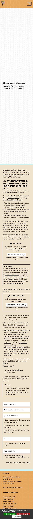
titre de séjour (8, 205)
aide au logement (13, 198)
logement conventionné (20, 353)
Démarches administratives (13, 88)
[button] (16, 371)
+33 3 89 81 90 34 (8, 483)
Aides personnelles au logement (14, 172)
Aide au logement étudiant (14, 455)
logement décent (19, 207)
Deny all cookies (23, 514)
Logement (22, 170)
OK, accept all (10, 514)
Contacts (6, 473)
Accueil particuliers (9, 170)
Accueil (6, 86)
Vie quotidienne (17, 86)
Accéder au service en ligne (16, 305)
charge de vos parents (12, 275)
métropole (7, 343)
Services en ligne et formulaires (13, 410)
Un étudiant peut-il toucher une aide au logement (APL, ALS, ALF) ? (16, 174)
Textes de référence (9, 404)
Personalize (17, 516)
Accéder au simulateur (16, 255)
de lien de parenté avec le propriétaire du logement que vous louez (17, 211)
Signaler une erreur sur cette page (18, 463)
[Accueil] (8, 4)
